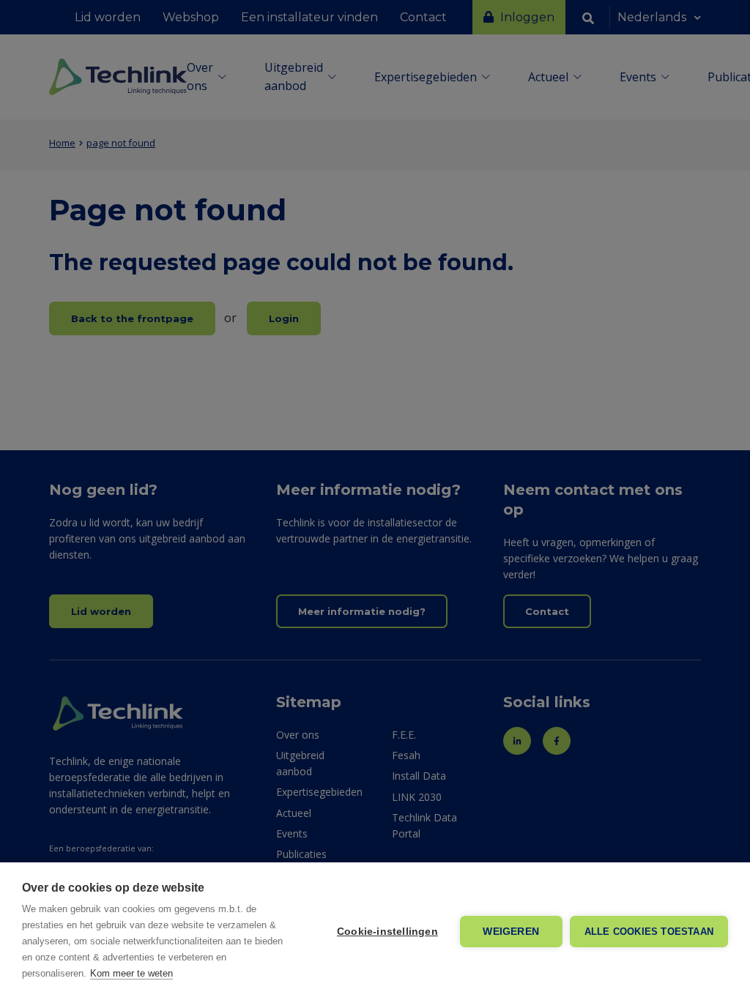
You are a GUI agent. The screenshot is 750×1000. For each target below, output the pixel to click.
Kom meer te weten (131, 973)
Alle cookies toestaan (648, 931)
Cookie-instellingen (387, 931)
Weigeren (511, 931)
